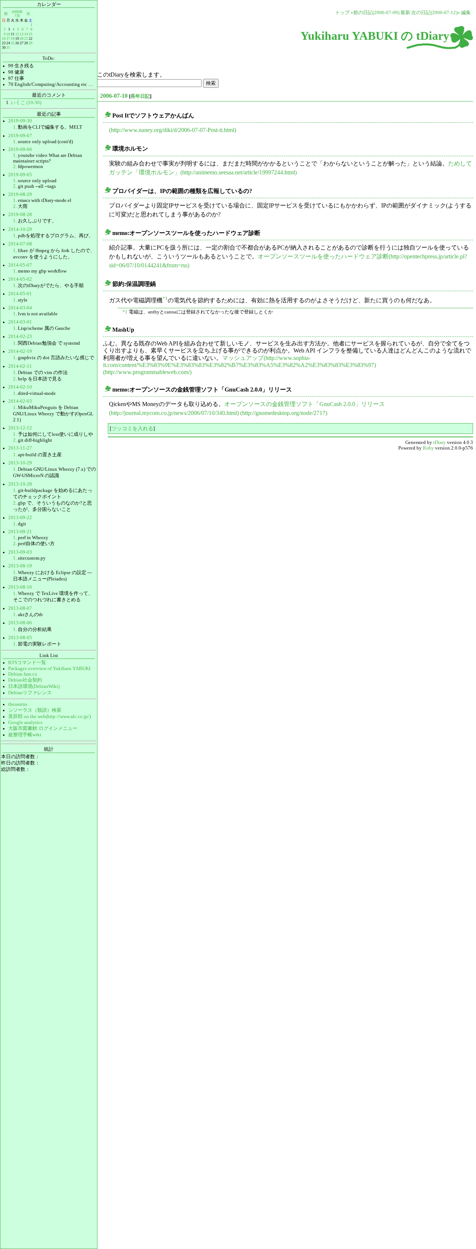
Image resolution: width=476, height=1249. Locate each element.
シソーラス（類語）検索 (34, 710)
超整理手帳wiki (24, 734)
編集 (466, 12)
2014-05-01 (20, 293)
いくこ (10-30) (26, 102)
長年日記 (140, 96)
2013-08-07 (20, 608)
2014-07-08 (20, 244)
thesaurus (17, 704)
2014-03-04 (20, 307)
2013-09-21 (20, 531)
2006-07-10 (114, 96)
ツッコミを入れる (132, 428)
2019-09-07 (20, 135)
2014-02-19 (20, 351)
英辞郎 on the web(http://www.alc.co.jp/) (49, 716)
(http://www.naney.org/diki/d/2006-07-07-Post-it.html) (172, 130)
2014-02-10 (20, 387)
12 (17, 34)
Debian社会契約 (25, 680)
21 (26, 38)
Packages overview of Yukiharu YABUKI (49, 668)
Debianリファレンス (30, 692)
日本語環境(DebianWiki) (34, 686)
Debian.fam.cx (22, 674)
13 (21, 34)
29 (30, 43)
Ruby (428, 448)
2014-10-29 (20, 229)
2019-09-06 (20, 149)
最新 (405, 12)
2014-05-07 (20, 265)
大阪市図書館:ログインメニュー (42, 728)
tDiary (439, 442)
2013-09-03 (20, 552)
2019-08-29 (20, 194)
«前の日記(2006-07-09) (375, 12)
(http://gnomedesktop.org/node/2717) (283, 413)
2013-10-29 (20, 463)
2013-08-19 (20, 566)
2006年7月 (17, 13)
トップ (342, 12)
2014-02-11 (20, 366)
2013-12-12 (20, 428)
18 (13, 38)
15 (30, 34)
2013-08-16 (20, 587)
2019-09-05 (20, 174)
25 (13, 43)
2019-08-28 (20, 214)
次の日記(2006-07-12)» (435, 12)
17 (8, 38)
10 (8, 34)
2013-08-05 (20, 637)
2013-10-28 (20, 484)
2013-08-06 (20, 622)
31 (8, 47)
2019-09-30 (20, 120)
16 (4, 38)
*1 (165, 298)
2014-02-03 (20, 401)
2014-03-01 (20, 322)
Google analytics (25, 722)
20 (21, 38)
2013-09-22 (20, 517)
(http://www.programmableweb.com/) (147, 372)
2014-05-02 (20, 279)
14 (26, 34)
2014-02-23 (20, 336)
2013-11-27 (20, 448)
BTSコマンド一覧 (27, 662)
